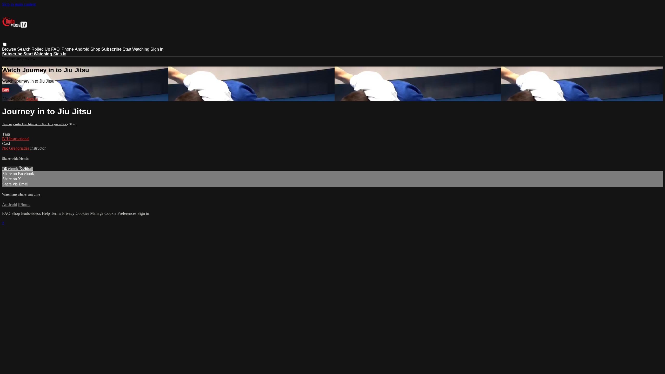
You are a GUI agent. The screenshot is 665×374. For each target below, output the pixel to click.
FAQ (55, 49)
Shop (95, 49)
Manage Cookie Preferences (113, 213)
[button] (4, 44)
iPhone (67, 49)
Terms (56, 213)
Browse (9, 49)
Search (24, 49)
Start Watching (136, 49)
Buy (5, 90)
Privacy (69, 213)
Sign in (156, 49)
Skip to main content (19, 4)
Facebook (10, 168)
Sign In (59, 54)
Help (46, 213)
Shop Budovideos (26, 213)
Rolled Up (40, 49)
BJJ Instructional (15, 139)
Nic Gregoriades (16, 148)
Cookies (83, 213)
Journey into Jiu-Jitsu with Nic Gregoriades (34, 124)
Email (28, 168)
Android (82, 49)
